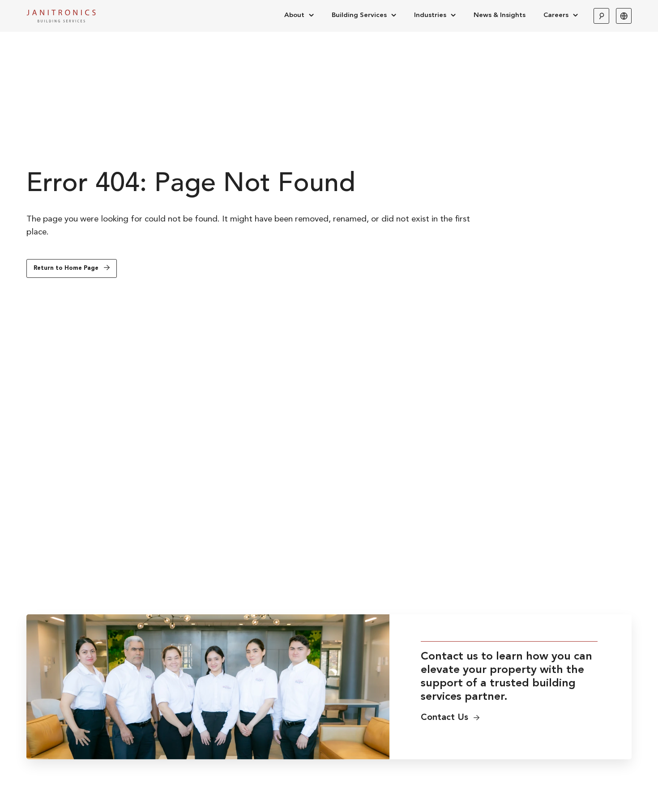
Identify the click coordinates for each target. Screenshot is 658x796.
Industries (430, 15)
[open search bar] (601, 16)
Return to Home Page (66, 268)
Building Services (359, 15)
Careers (555, 15)
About (294, 15)
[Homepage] (61, 15)
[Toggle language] (624, 16)
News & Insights (500, 15)
